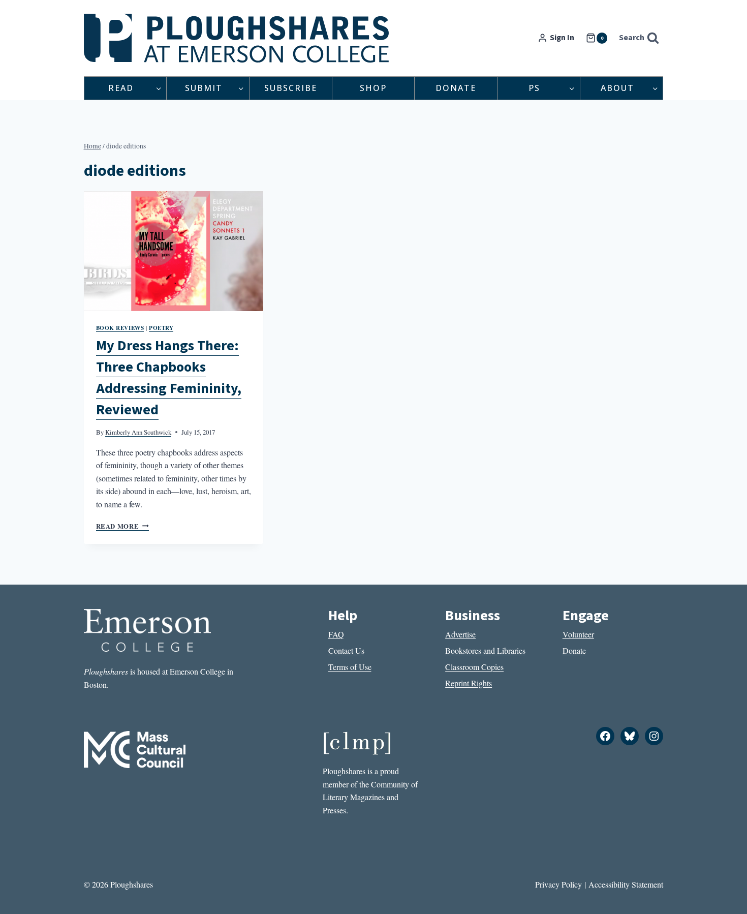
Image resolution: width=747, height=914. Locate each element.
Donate (455, 88)
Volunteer (578, 634)
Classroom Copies (474, 666)
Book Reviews (120, 327)
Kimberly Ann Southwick (138, 432)
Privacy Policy (558, 884)
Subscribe (290, 88)
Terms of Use (349, 666)
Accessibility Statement (625, 884)
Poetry (161, 327)
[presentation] (174, 251)
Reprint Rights (468, 683)
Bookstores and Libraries (485, 650)
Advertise (460, 634)
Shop (373, 88)
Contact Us (346, 650)
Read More (122, 526)
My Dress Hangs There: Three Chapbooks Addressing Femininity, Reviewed (168, 378)
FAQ (336, 634)
